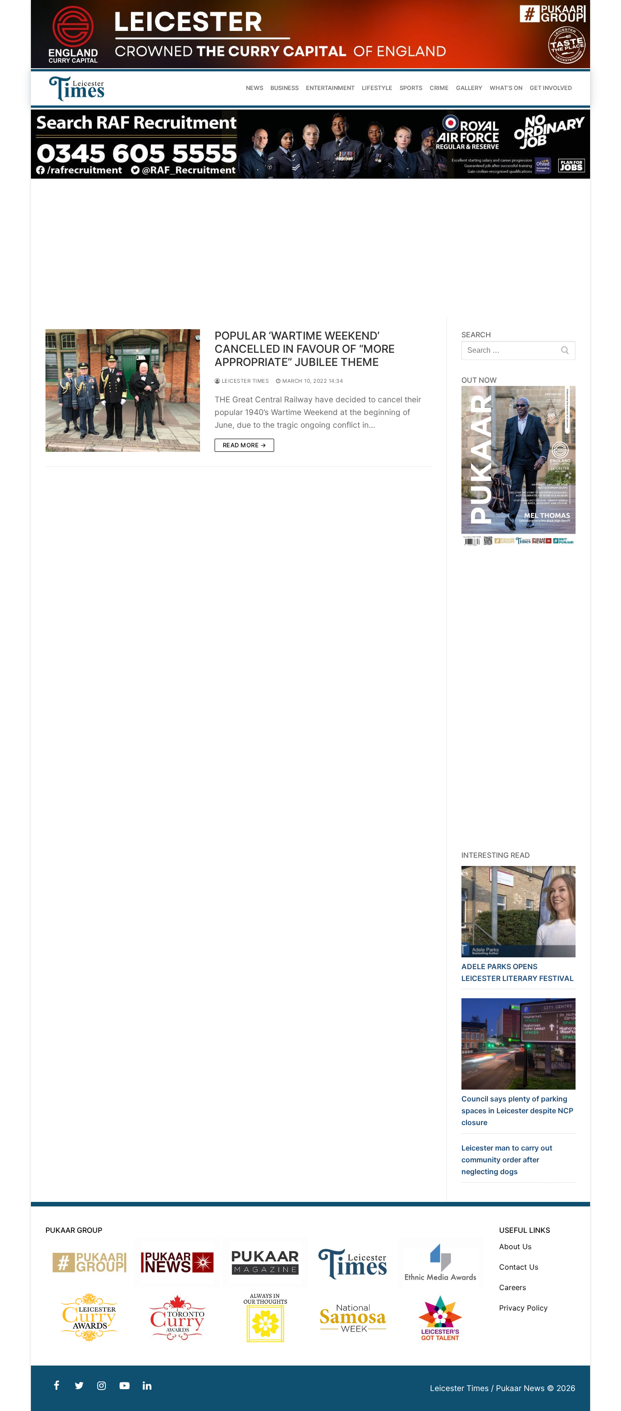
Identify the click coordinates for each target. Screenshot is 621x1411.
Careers (512, 1287)
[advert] (310, 65)
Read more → (244, 445)
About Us (515, 1246)
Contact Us (518, 1266)
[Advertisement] (310, 247)
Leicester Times (244, 381)
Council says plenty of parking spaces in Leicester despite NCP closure (517, 1110)
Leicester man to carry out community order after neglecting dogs (506, 1159)
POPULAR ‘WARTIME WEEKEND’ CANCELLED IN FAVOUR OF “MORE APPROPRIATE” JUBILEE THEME (305, 349)
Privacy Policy (523, 1307)
